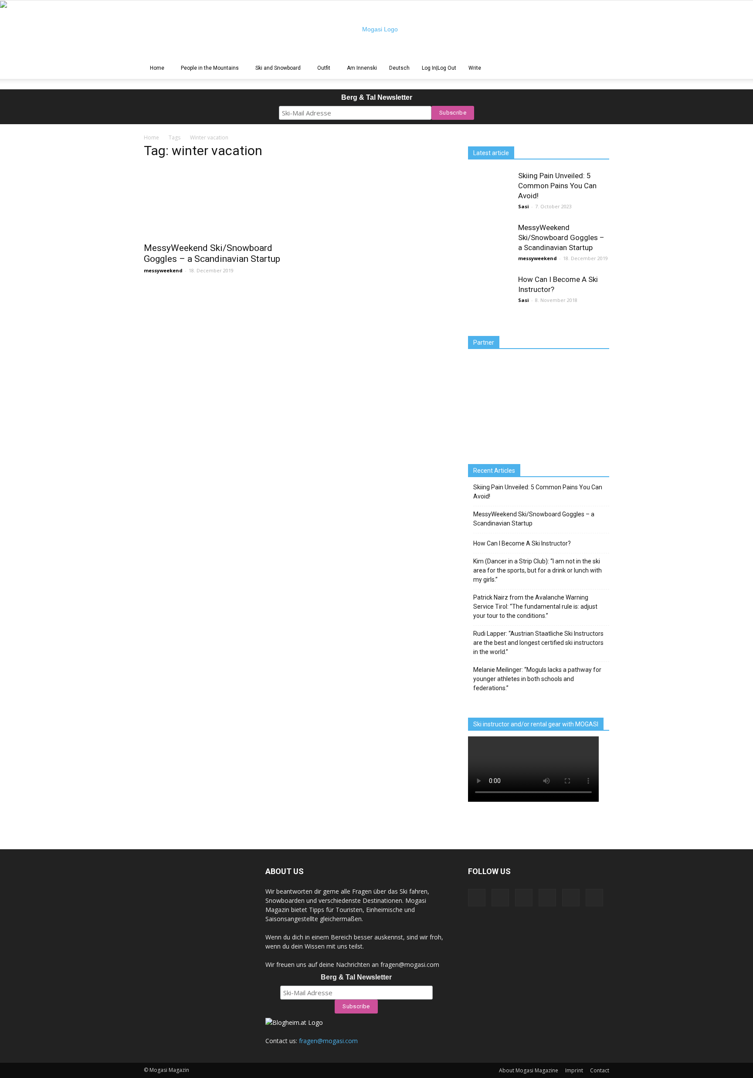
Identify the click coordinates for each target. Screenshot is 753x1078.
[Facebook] (476, 897)
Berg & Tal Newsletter (376, 97)
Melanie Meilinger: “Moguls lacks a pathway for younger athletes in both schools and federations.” (537, 679)
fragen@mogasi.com (328, 1041)
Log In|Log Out (439, 68)
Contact (599, 1070)
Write (474, 68)
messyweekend (163, 270)
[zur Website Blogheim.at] (294, 1022)
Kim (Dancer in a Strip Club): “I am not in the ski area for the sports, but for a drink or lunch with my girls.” (537, 570)
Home (157, 68)
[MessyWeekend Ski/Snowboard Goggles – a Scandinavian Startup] (214, 202)
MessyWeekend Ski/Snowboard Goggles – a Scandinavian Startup (212, 253)
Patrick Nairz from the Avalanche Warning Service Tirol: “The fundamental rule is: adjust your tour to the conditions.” (535, 606)
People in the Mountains (210, 68)
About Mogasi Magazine (528, 1070)
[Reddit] (547, 897)
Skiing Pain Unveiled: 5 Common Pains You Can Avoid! (557, 185)
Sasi (523, 206)
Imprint (574, 1070)
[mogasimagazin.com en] (376, 29)
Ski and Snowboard (278, 68)
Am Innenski (362, 68)
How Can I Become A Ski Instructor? (522, 543)
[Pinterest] (524, 897)
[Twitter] (571, 897)
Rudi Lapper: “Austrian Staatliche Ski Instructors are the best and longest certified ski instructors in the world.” (538, 642)
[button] (598, 68)
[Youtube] (594, 897)
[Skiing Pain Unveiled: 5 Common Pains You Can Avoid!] (490, 192)
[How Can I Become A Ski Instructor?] (490, 296)
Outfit (323, 68)
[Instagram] (500, 897)
